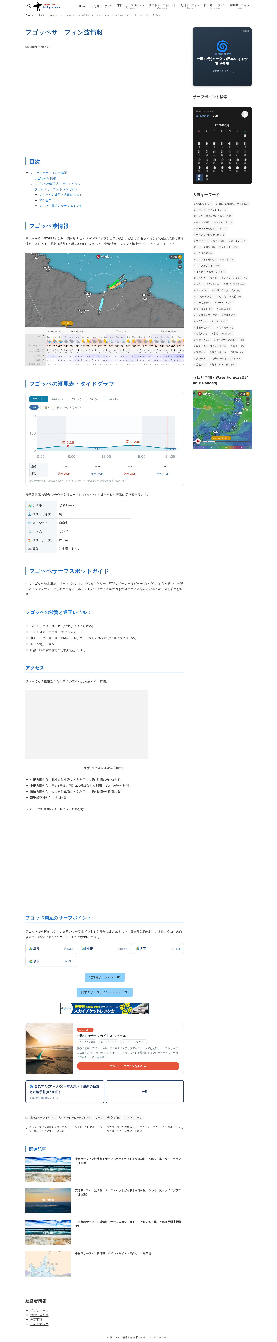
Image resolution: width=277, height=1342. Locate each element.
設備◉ (237, 352)
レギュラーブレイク (227, 290)
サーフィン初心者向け (108, 1117)
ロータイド (204, 308)
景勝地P (202, 339)
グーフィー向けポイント (211, 228)
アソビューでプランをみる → (128, 1066)
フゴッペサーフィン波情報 (48, 172)
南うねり (226, 327)
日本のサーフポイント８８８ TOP (104, 992)
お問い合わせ (39, 1315)
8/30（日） (39, 399)
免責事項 (36, 1319)
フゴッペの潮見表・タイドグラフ (57, 184)
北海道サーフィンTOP (104, 977)
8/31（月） (58, 399)
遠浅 (200, 364)
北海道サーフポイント (39, 46)
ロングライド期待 (229, 296)
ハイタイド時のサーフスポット (214, 259)
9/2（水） (95, 399)
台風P (201, 333)
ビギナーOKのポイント (210, 271)
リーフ (202, 290)
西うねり (219, 352)
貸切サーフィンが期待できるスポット (218, 358)
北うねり (220, 321)
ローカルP (224, 302)
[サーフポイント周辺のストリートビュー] (104, 101)
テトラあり (229, 246)
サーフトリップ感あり (210, 240)
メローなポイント (208, 283)
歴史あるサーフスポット (211, 345)
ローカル (203, 302)
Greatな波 (203, 203)
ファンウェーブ (133, 1117)
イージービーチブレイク (78, 1117)
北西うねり (204, 327)
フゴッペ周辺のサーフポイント (60, 205)
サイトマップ (39, 1324)
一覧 (145, 1091)
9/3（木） (113, 399)
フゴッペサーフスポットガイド (56, 189)
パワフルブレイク (208, 265)
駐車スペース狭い (223, 364)
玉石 (200, 352)
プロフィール (39, 1310)
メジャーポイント (235, 277)
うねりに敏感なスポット (233, 203)
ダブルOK (238, 240)
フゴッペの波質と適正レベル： (60, 194)
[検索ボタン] (29, 6)
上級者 (225, 308)
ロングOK (203, 296)
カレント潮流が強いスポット (213, 215)
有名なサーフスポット (230, 339)
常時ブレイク (222, 333)
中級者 (229, 314)
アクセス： (46, 200)
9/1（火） (77, 399)
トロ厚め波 (204, 253)
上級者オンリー (206, 314)
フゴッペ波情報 (45, 178)
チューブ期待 (205, 246)
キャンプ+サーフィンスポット (214, 222)
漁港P (238, 345)
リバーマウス (235, 283)
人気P (201, 321)
